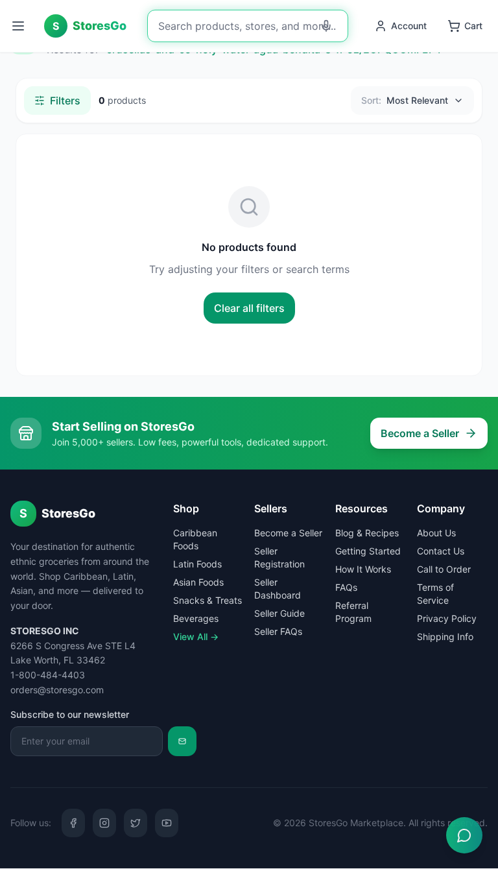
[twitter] (135, 823)
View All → (196, 636)
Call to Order (444, 569)
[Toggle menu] (19, 26)
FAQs (346, 587)
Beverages (196, 618)
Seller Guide (279, 613)
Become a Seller (420, 433)
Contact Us (440, 550)
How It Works (363, 569)
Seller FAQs (278, 631)
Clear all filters (249, 308)
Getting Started (368, 550)
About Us (436, 532)
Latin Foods (197, 563)
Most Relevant (404, 100)
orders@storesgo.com (57, 689)
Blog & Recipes (367, 532)
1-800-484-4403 (47, 674)
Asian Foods (198, 582)
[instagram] (104, 823)
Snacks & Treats (207, 600)
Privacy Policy (447, 618)
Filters (65, 100)
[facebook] (73, 823)
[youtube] (166, 823)
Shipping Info (445, 636)
